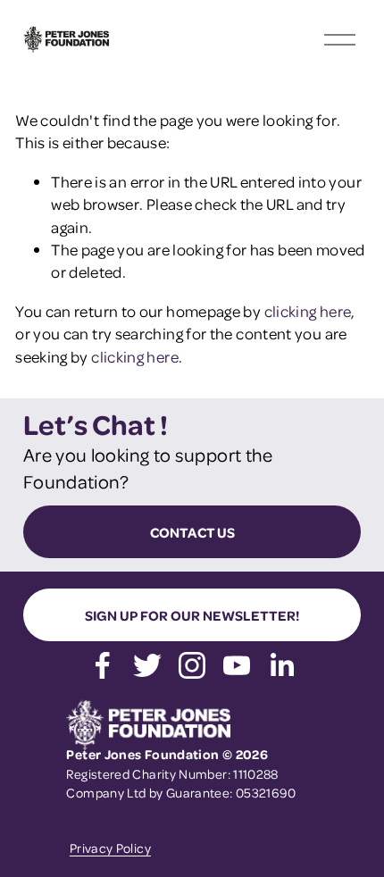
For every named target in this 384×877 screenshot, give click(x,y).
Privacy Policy (110, 847)
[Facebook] (102, 665)
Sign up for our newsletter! (192, 615)
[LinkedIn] (281, 665)
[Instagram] (192, 665)
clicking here (308, 311)
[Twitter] (147, 665)
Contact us (192, 532)
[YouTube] (236, 665)
